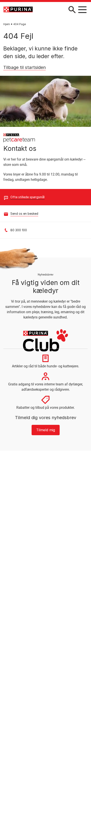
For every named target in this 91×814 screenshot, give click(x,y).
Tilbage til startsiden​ (24, 67)
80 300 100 (18, 230)
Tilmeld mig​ (45, 430)
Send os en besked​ (24, 213)
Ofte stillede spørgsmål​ (27, 197)
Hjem (6, 24)
